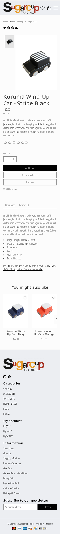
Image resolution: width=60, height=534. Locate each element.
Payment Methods (11, 483)
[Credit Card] (35, 529)
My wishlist (8, 436)
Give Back (7, 468)
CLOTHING (7, 388)
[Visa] (19, 529)
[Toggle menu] (55, 8)
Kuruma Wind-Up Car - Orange (44, 332)
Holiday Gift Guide (11, 493)
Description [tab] (10, 205)
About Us (7, 453)
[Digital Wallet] (43, 529)
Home (5, 21)
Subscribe (47, 507)
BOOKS (6, 408)
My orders (7, 431)
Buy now (30, 182)
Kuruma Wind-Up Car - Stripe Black (39, 265)
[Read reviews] (14, 143)
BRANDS (6, 413)
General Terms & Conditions (15, 473)
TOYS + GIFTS (9, 269)
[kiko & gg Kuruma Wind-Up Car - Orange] (44, 311)
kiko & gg (18, 265)
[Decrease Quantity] (6, 159)
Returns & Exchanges (12, 463)
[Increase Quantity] (13, 159)
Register (6, 426)
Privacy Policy (8, 478)
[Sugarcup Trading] (21, 8)
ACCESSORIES (9, 393)
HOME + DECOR (10, 403)
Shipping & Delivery (11, 458)
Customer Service (11, 488)
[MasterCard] (14, 529)
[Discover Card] (30, 529)
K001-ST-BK (8, 265)
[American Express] (25, 529)
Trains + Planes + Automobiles (29, 269)
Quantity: (6, 153)
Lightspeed (49, 523)
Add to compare (11, 188)
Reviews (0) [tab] (24, 205)
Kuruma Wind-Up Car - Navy (16, 332)
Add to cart (30, 168)
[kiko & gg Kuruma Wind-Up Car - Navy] (15, 311)
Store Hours (8, 448)
